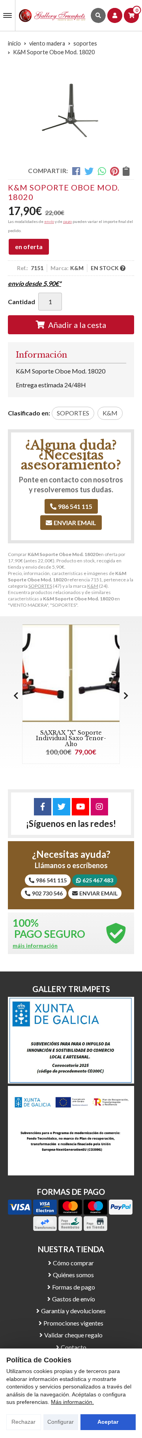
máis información (35, 946)
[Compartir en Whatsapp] (102, 171)
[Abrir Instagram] (99, 807)
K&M (92, 586)
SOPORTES (40, 586)
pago (67, 221)
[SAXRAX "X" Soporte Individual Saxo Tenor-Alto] (71, 673)
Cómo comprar (73, 1263)
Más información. (72, 1402)
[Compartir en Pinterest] (114, 171)
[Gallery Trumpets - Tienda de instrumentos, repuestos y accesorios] (52, 15)
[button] (126, 695)
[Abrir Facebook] (42, 807)
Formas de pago (73, 1287)
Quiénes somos (73, 1274)
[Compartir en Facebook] (76, 171)
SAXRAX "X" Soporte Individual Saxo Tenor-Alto (71, 738)
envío (49, 221)
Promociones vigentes (73, 1323)
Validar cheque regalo (73, 1335)
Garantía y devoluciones (73, 1310)
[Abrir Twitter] (61, 807)
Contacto (73, 1347)
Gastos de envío (73, 1299)
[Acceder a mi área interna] (114, 15)
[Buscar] (98, 15)
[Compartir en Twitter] (88, 171)
